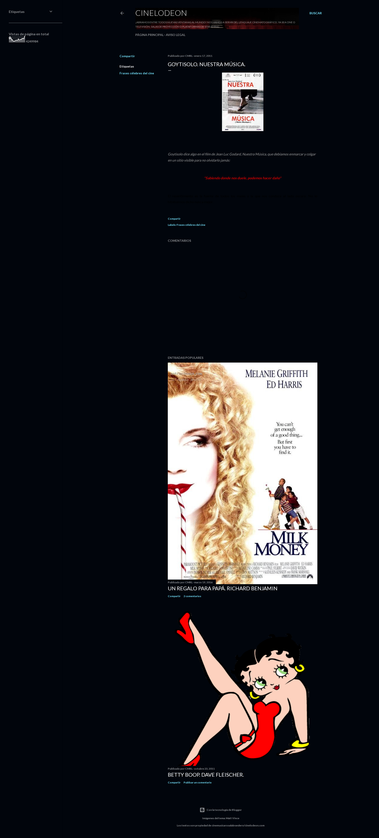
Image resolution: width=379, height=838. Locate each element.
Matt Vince (232, 818)
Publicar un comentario (198, 782)
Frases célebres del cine (137, 73)
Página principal (149, 35)
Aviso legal (175, 35)
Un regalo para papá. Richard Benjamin (222, 588)
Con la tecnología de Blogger (224, 809)
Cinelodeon (161, 13)
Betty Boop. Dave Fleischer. (206, 774)
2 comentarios (192, 596)
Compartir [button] (127, 56)
